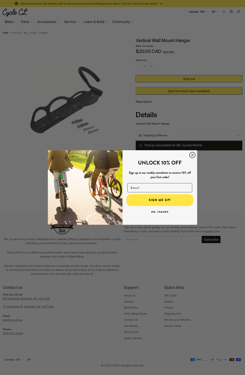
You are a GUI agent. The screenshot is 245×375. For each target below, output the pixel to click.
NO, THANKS (160, 212)
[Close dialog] (192, 155)
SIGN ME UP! (160, 200)
